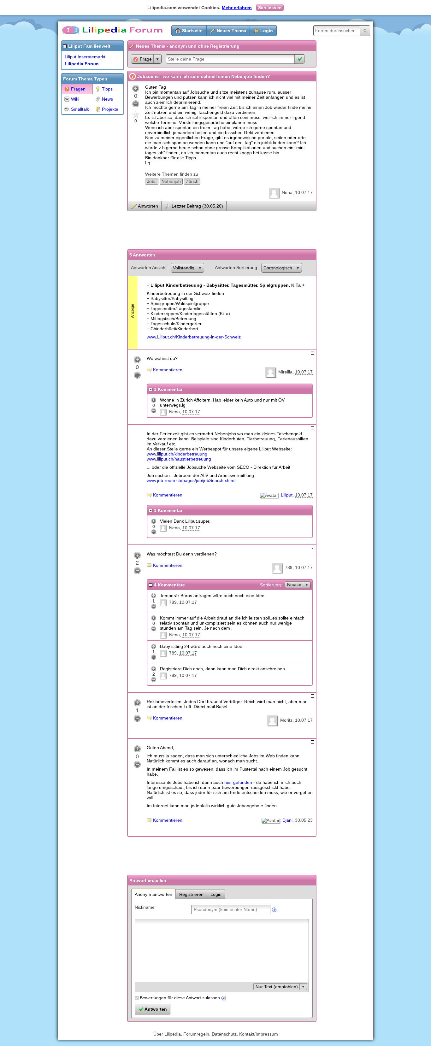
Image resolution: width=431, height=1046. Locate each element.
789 (288, 567)
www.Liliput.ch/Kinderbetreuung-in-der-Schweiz (194, 336)
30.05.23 (304, 820)
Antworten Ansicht (149, 267)
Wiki (75, 99)
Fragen (78, 88)
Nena (287, 192)
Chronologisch (277, 267)
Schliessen (270, 7)
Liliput (286, 494)
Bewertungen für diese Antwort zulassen (180, 997)
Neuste (294, 584)
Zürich (192, 181)
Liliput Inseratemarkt (85, 56)
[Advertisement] (86, 212)
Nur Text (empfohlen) (277, 986)
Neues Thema (231, 30)
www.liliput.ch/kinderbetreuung (177, 453)
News (107, 99)
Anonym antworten (153, 894)
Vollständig (183, 267)
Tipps (107, 88)
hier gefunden (238, 782)
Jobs (151, 181)
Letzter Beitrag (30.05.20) (197, 206)
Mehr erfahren (237, 7)
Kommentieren (167, 369)
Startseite (192, 30)
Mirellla (285, 371)
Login (266, 30)
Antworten (148, 206)
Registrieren (191, 894)
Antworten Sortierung (236, 267)
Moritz (286, 720)
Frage (146, 59)
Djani (287, 820)
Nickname (145, 907)
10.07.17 (304, 192)
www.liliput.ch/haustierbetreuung (179, 458)
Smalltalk (80, 109)
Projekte (110, 109)
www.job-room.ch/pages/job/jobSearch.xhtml (191, 480)
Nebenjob (171, 181)
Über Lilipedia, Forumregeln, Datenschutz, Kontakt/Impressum (215, 1034)
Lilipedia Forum (81, 63)
